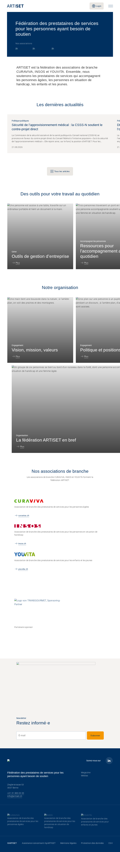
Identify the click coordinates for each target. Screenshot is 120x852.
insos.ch (22, 543)
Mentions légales (68, 843)
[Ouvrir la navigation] (110, 6)
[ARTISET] (46, 6)
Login (98, 6)
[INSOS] (41, 49)
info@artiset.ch (14, 796)
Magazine (85, 772)
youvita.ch (23, 569)
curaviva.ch (23, 515)
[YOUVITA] (57, 49)
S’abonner (95, 735)
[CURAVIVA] (23, 49)
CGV (110, 843)
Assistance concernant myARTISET (38, 843)
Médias (84, 775)
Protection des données (92, 843)
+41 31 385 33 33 (15, 793)
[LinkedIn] (109, 760)
